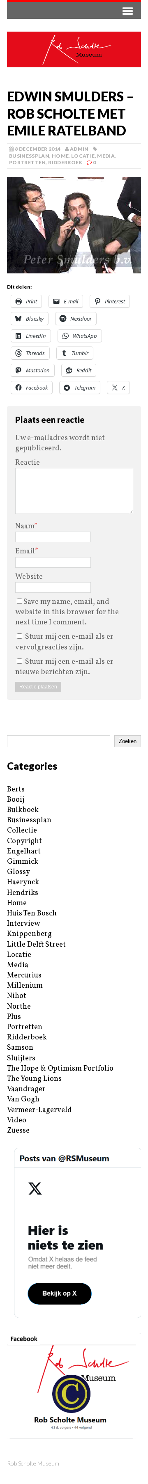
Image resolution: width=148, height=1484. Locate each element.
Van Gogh (23, 1099)
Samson (20, 1048)
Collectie (22, 831)
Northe (19, 1007)
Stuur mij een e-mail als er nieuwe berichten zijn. (64, 667)
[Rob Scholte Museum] (74, 49)
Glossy (18, 872)
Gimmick (22, 862)
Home (60, 156)
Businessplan (29, 156)
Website (29, 577)
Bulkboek (23, 810)
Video (16, 1120)
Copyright (24, 841)
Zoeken (127, 741)
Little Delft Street (36, 945)
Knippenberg (29, 934)
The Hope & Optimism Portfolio (60, 1069)
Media (106, 156)
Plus (14, 1017)
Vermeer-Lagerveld (39, 1110)
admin (79, 149)
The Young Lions (34, 1079)
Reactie (27, 463)
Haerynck (23, 882)
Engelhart (24, 851)
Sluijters (21, 1058)
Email (25, 551)
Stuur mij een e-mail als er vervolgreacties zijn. (64, 642)
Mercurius (24, 975)
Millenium (25, 986)
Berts (16, 789)
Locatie (83, 156)
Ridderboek (65, 162)
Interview (23, 924)
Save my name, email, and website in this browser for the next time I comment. (67, 612)
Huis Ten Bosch (32, 913)
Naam (24, 526)
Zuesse (18, 1131)
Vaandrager (26, 1089)
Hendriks (22, 893)
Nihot (16, 996)
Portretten (27, 162)
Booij (15, 800)
